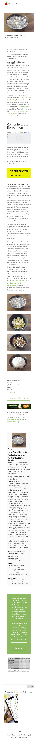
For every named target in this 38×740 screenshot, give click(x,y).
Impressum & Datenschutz (19, 737)
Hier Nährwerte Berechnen (19, 172)
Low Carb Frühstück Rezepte (14, 36)
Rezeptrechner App (13, 422)
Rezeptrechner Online (14, 419)
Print (10, 449)
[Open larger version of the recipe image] (19, 440)
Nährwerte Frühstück (18, 398)
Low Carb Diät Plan (17, 281)
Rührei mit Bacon (24, 106)
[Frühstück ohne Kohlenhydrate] (19, 331)
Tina (8, 37)
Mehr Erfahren (19, 646)
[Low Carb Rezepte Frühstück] (19, 311)
